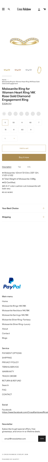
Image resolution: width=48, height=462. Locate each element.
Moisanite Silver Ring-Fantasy (16, 319)
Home (4, 80)
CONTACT (7, 394)
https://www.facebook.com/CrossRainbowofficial (25, 412)
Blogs (4, 338)
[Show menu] (3, 9)
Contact (6, 333)
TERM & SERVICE (10, 367)
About (5, 328)
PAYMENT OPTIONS (12, 353)
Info (29, 167)
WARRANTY (8, 371)
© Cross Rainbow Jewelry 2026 (15, 454)
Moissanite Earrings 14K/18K (15, 315)
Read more (7, 192)
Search (5, 385)
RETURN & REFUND (11, 380)
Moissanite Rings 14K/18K (14, 306)
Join (42, 438)
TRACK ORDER (9, 376)
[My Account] (39, 9)
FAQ (4, 390)
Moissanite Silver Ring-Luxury (16, 324)
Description (6, 167)
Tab (19, 167)
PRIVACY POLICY (10, 362)
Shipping (6, 217)
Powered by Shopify (10, 459)
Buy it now (24, 157)
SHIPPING (7, 357)
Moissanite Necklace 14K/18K (16, 310)
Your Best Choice (10, 208)
